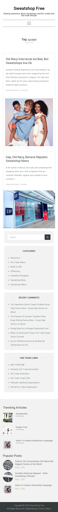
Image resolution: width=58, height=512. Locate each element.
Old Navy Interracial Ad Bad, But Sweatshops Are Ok (27, 61)
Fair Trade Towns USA (20, 378)
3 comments (23, 90)
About (13, 312)
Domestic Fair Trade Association (25, 369)
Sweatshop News (12, 90)
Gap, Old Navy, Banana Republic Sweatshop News (27, 159)
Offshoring (15, 271)
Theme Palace (45, 508)
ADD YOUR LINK (17, 365)
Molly (13, 333)
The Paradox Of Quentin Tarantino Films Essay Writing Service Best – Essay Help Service (28, 320)
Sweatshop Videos (19, 284)
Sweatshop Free (29, 8)
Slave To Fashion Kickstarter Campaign (33, 485)
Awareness (15, 258)
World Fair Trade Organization (24, 387)
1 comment (23, 184)
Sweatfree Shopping (19, 275)
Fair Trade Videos (18, 262)
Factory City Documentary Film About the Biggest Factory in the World (34, 462)
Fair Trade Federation (20, 373)
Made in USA (16, 267)
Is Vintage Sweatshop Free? (37, 328)
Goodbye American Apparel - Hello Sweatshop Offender (31, 474)
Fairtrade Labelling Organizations (25, 382)
